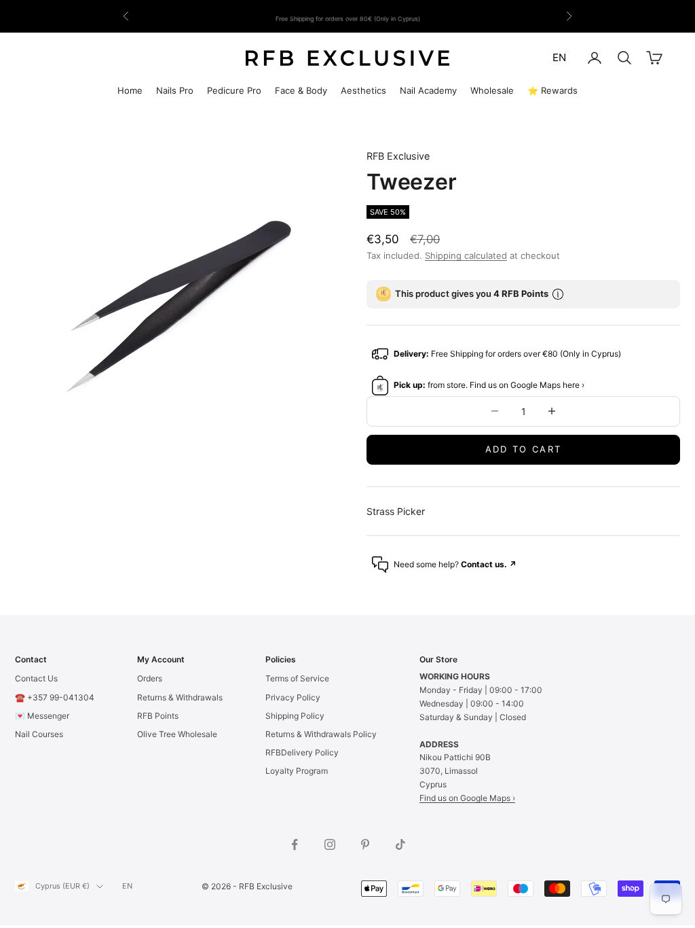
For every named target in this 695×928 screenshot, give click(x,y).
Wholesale (492, 90)
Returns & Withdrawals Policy (321, 734)
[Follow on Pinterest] (365, 844)
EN (559, 57)
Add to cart (523, 449)
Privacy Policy (292, 697)
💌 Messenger (42, 716)
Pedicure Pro (234, 90)
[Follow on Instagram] (330, 844)
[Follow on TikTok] (400, 844)
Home (130, 90)
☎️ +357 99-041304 (54, 697)
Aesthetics (363, 90)
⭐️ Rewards (552, 90)
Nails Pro (174, 90)
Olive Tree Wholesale (177, 734)
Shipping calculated (466, 255)
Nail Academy (428, 90)
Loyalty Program (296, 771)
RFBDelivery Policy (302, 752)
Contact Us (36, 678)
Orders (149, 678)
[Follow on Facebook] (294, 844)
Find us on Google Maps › (467, 798)
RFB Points (158, 716)
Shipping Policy (294, 716)
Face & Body (301, 90)
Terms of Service (297, 678)
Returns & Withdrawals (180, 697)
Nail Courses (39, 734)
